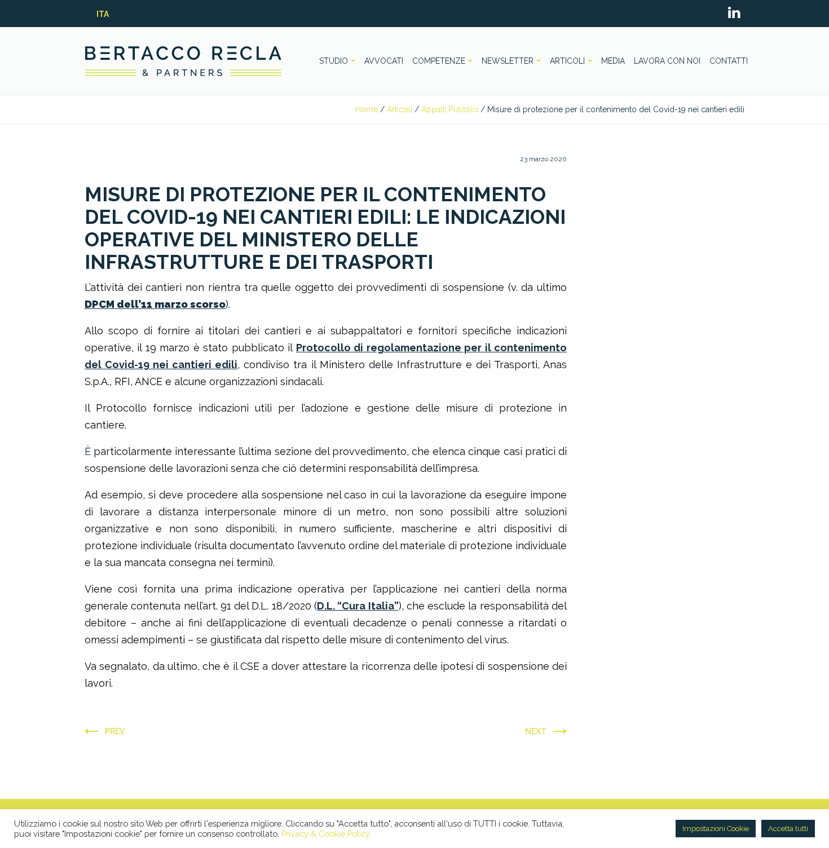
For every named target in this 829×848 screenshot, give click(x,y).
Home (366, 109)
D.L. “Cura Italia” (358, 606)
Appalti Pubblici (449, 109)
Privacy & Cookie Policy (325, 833)
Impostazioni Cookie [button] (715, 828)
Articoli (399, 109)
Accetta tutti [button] (788, 828)
